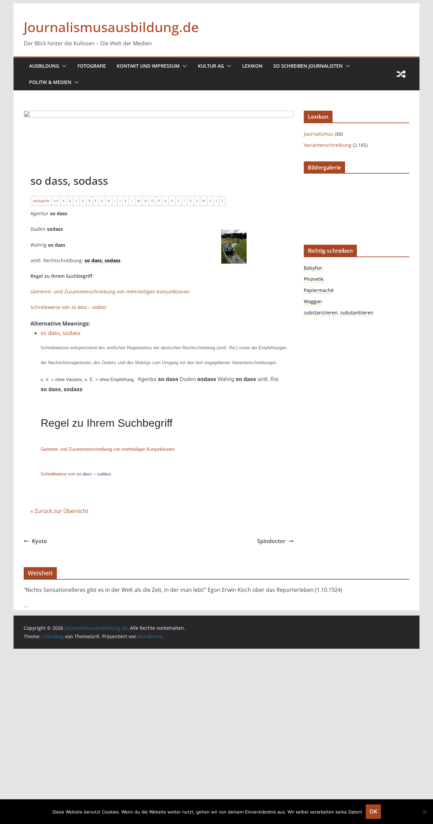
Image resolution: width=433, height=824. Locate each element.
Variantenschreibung (327, 145)
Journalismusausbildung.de (111, 27)
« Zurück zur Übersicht (59, 511)
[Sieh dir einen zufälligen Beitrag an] (401, 74)
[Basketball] (32, 365)
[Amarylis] (140, 305)
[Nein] (424, 811)
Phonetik (313, 279)
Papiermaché (319, 290)
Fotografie (91, 66)
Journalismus (319, 134)
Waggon (313, 301)
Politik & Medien (50, 82)
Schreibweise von (68, 307)
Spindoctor (271, 541)
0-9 (56, 201)
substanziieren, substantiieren (338, 312)
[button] (63, 66)
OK (373, 811)
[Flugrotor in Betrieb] (86, 331)
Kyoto (39, 541)
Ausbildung (44, 66)
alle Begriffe (41, 201)
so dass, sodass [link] (102, 260)
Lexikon (252, 66)
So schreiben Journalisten (308, 66)
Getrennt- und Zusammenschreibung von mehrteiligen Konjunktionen (110, 291)
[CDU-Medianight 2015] (194, 280)
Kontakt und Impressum (148, 66)
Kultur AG (211, 66)
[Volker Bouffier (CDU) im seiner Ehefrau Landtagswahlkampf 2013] (248, 247)
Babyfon (313, 268)
